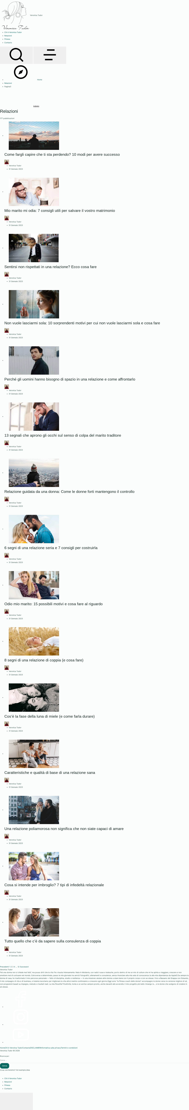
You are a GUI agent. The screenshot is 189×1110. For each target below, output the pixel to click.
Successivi (24, 967)
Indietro (36, 106)
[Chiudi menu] (16, 1101)
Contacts (26, 1048)
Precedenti (4, 967)
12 (18, 967)
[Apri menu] (49, 55)
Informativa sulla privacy (50, 1048)
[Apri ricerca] (16, 55)
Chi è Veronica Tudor (13, 1048)
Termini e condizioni (69, 1048)
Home (2, 1048)
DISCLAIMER (35, 1048)
